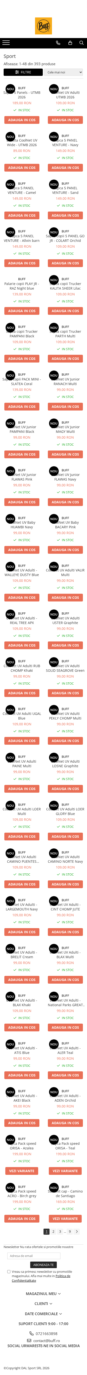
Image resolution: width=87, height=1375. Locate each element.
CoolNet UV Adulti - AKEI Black (21, 1098)
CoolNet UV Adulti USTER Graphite (65, 620)
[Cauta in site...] (81, 43)
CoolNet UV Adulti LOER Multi (22, 811)
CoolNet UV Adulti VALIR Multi (65, 572)
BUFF (22, 88)
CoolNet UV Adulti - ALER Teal (65, 1050)
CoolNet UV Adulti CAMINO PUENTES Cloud (21, 859)
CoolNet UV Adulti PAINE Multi (21, 763)
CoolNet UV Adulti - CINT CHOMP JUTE (65, 906)
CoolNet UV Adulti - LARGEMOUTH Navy (22, 906)
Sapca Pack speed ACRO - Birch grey (21, 1193)
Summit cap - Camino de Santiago (65, 1193)
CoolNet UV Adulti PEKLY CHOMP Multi (65, 715)
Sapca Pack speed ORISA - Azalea (21, 1145)
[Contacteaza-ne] (58, 43)
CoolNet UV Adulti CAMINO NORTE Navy (65, 859)
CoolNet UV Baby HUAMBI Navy (21, 524)
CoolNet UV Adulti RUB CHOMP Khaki (22, 668)
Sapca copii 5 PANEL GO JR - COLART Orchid (65, 238)
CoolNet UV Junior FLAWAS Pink (21, 477)
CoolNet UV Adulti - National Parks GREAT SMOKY (65, 1002)
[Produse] (6, 44)
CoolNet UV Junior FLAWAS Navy (65, 477)
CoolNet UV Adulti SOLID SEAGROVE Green (65, 668)
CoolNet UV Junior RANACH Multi (65, 381)
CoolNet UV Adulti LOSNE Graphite (65, 763)
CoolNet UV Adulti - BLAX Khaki (21, 1002)
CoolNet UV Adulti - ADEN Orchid (65, 1098)
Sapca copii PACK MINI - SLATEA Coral (21, 381)
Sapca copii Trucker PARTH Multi (65, 333)
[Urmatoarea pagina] (76, 1232)
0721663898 (46, 1333)
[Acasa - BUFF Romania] (43, 25)
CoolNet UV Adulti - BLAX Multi (65, 954)
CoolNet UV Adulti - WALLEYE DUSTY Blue (22, 572)
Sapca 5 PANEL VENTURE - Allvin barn (22, 238)
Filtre (25, 72)
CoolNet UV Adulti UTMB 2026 (65, 94)
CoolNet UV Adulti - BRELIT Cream (21, 954)
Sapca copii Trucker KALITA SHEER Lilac (65, 286)
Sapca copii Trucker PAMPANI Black (22, 333)
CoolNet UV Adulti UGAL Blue (22, 715)
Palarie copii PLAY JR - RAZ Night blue (21, 286)
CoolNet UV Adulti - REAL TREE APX (21, 620)
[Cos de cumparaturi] (70, 43)
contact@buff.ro (46, 1340)
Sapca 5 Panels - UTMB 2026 (21, 94)
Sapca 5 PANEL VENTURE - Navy (65, 142)
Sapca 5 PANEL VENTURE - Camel (22, 190)
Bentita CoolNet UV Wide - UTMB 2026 (22, 142)
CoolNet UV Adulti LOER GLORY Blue (65, 811)
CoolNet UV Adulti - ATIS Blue (21, 1050)
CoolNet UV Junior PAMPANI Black (21, 429)
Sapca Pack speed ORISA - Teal (65, 1145)
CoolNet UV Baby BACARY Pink (65, 524)
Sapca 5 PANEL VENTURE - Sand (65, 190)
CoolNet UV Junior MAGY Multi (65, 429)
